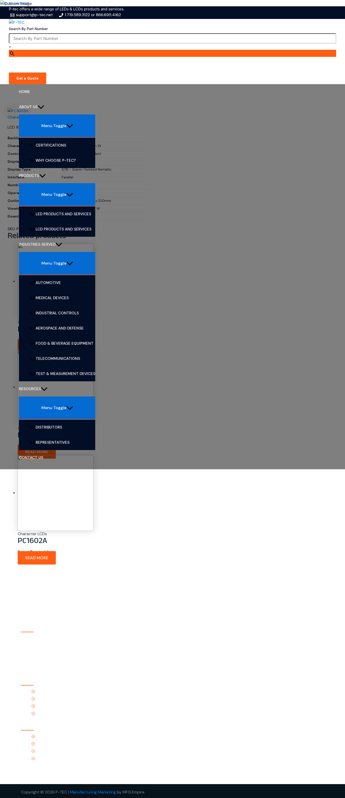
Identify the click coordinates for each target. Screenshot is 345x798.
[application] (41, 106)
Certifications (51, 145)
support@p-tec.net (54, 751)
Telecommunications (58, 358)
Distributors (49, 427)
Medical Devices (52, 297)
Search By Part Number (28, 29)
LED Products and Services (63, 214)
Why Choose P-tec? (56, 160)
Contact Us (31, 457)
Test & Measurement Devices (65, 373)
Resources (30, 388)
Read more (36, 557)
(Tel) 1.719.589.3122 (53, 736)
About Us (28, 106)
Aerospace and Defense (60, 328)
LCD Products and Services (63, 229)
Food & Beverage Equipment (64, 343)
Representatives (52, 442)
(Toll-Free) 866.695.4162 (59, 743)
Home (24, 91)
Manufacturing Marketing (93, 792)
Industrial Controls (57, 313)
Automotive (48, 282)
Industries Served (37, 244)
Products (29, 175)
